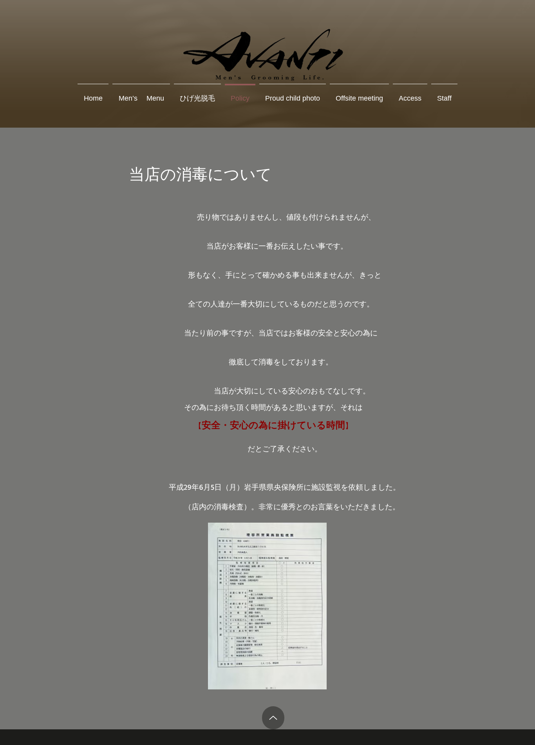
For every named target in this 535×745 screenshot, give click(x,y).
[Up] (273, 717)
